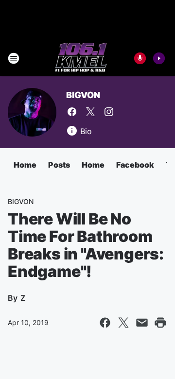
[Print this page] (160, 322)
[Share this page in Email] (142, 322)
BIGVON (83, 95)
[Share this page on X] (123, 322)
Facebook (135, 165)
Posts (59, 165)
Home (25, 165)
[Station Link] (81, 58)
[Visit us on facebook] (72, 112)
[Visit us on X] (90, 112)
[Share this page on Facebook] (105, 322)
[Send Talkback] (140, 58)
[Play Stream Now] (159, 58)
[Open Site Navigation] (13, 58)
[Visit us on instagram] (109, 112)
